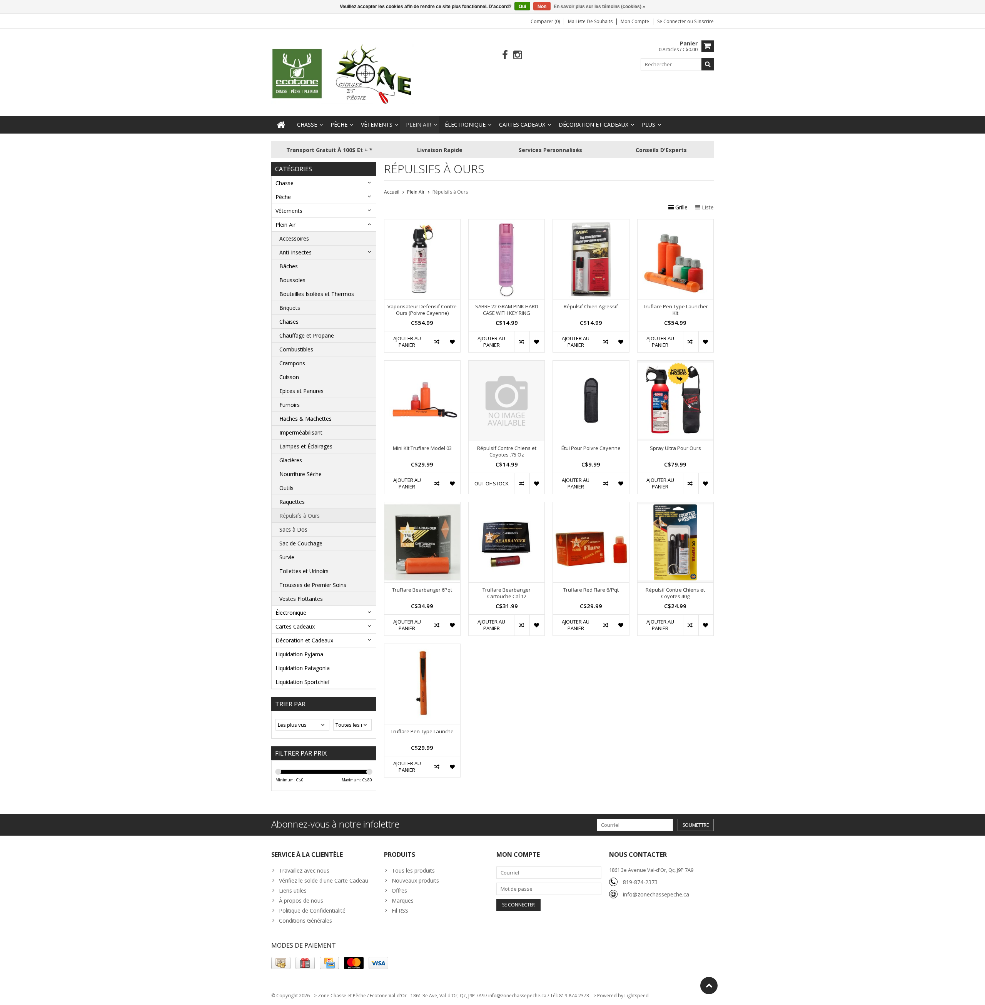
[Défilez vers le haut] (709, 985)
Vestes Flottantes (301, 598)
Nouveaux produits (415, 880)
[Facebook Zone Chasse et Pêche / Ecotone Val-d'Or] (505, 55)
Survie (286, 557)
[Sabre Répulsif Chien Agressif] (591, 223)
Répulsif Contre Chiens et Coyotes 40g (675, 593)
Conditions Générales (305, 920)
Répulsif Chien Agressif (591, 306)
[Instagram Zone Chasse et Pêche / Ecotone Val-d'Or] (518, 55)
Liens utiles (293, 890)
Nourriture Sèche (300, 474)
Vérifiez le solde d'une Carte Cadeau (323, 880)
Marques (403, 900)
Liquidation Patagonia (302, 668)
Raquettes (292, 501)
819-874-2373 (640, 882)
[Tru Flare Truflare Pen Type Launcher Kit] (675, 223)
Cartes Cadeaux (522, 124)
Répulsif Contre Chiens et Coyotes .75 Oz (506, 451)
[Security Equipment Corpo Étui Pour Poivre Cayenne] (591, 364)
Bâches (288, 266)
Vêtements (376, 124)
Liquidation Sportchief (302, 682)
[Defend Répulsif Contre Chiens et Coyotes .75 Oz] (506, 364)
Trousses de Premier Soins (312, 585)
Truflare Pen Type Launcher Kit (675, 309)
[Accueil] (281, 124)
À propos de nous (301, 900)
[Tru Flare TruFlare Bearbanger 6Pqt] (422, 506)
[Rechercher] (707, 64)
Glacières (290, 460)
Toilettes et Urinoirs (304, 571)
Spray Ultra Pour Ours (675, 448)
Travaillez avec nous (304, 870)
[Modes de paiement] (280, 963)
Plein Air (418, 124)
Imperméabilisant (300, 432)
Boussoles (292, 280)
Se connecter (672, 21)
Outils (286, 488)
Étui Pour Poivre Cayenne (591, 448)
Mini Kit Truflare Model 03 (422, 448)
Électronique (465, 124)
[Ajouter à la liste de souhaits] (452, 341)
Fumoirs (289, 404)
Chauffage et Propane (306, 335)
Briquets (289, 307)
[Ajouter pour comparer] (437, 341)
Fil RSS (400, 910)
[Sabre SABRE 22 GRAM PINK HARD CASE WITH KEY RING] (506, 223)
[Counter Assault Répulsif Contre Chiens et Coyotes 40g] (675, 506)
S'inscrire (704, 21)
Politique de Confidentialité (312, 910)
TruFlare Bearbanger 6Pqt (422, 590)
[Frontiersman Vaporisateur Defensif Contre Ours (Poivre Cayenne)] (422, 223)
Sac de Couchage (300, 543)
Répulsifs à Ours (299, 515)
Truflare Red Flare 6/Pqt (591, 590)
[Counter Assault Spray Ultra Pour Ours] (675, 364)
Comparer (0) (545, 21)
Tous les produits (413, 870)
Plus (648, 124)
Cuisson (289, 377)
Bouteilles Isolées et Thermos (316, 294)
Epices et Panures (301, 391)
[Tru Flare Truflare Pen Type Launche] (422, 648)
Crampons (292, 363)
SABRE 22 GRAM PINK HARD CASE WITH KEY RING (506, 309)
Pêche (339, 124)
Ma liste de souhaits (590, 21)
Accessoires (294, 238)
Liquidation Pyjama (299, 654)
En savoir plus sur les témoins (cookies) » (599, 6)
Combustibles (296, 349)
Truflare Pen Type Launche (422, 731)
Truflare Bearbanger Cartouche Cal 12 (506, 593)
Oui (522, 6)
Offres (399, 890)
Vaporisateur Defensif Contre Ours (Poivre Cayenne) (422, 309)
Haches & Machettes (305, 418)
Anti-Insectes (295, 252)
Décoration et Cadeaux (593, 124)
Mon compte (635, 21)
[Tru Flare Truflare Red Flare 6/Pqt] (591, 506)
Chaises (289, 321)
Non (542, 6)
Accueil (391, 192)
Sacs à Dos (293, 529)
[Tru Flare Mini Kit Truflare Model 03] (422, 364)
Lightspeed (636, 995)
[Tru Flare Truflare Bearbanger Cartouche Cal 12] (506, 506)
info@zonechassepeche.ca (656, 894)
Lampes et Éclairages (305, 446)
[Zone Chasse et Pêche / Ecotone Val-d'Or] (342, 73)
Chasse (307, 124)
